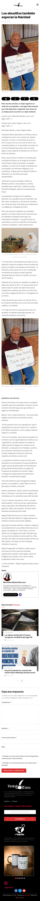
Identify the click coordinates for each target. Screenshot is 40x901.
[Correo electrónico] (20, 594)
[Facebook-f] (16, 890)
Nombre (5, 728)
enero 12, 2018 (6, 21)
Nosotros (6, 801)
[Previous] (18, 680)
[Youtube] (24, 890)
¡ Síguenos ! (9, 887)
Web (3, 747)
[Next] (21, 680)
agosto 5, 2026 (9, 675)
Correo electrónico (9, 738)
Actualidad (8, 632)
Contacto (14, 801)
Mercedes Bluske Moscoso (14, 582)
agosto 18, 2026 (10, 640)
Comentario (7, 702)
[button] (16, 878)
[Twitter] (20, 890)
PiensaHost (20, 897)
